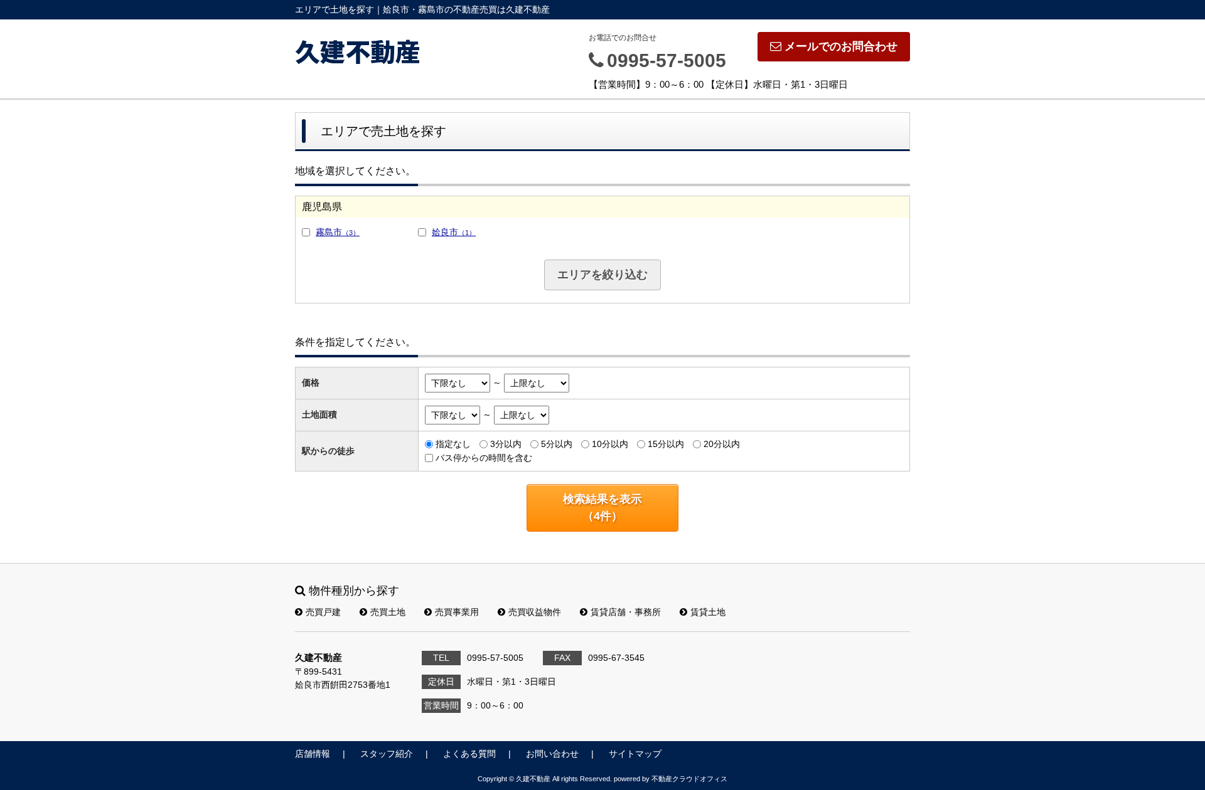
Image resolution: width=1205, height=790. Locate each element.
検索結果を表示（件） (602, 507)
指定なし (453, 444)
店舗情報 (312, 754)
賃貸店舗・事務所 (626, 612)
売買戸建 (323, 612)
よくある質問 (469, 754)
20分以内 (722, 444)
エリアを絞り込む (602, 274)
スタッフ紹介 (386, 754)
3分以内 (506, 444)
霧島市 (338, 232)
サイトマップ (635, 754)
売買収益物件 (534, 612)
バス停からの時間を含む (484, 458)
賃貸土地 (708, 612)
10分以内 (610, 444)
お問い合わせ (552, 754)
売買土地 (387, 612)
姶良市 (454, 232)
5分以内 (556, 444)
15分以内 (666, 444)
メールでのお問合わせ (841, 46)
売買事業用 (457, 612)
